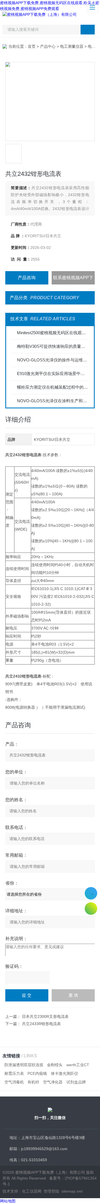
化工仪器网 (31, 1191)
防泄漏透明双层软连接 (23, 1065)
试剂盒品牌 (76, 1082)
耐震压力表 (14, 1073)
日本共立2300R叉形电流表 (45, 1016)
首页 (32, 46)
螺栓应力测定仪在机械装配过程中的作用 (52, 387)
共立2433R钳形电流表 (41, 1023)
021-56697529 (91, 893)
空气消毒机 (14, 1082)
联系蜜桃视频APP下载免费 (73, 279)
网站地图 (8, 1201)
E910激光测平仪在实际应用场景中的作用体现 (52, 373)
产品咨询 (27, 277)
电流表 (93, 46)
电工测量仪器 (71, 46)
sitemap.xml (71, 1191)
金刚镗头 (54, 1065)
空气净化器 (52, 1082)
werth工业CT (77, 1065)
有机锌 (33, 1082)
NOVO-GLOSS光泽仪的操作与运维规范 (52, 360)
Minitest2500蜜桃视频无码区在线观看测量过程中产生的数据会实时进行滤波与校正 (52, 332)
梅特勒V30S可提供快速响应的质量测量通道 (52, 346)
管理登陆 (51, 1191)
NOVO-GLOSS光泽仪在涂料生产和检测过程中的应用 (52, 400)
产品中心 (48, 46)
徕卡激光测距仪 (64, 1073)
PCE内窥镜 (37, 1073)
